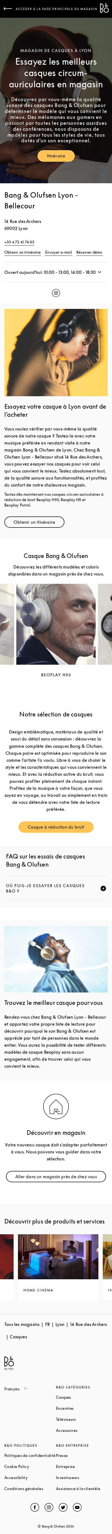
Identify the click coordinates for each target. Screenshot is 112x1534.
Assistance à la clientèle (82, 1488)
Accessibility (30, 1477)
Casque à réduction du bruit (60, 828)
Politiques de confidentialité (30, 1455)
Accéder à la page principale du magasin (57, 9)
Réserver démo (89, 252)
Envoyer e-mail (58, 252)
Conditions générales (30, 1488)
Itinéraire (61, 157)
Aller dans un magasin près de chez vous (58, 1178)
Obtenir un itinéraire (22, 252)
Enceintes (82, 1408)
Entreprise (82, 1466)
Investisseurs (82, 1477)
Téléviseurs (82, 1419)
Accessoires (82, 1430)
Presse (82, 1455)
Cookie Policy (30, 1466)
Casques (82, 1397)
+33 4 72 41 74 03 (19, 242)
